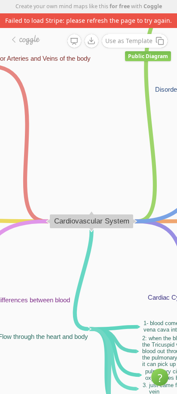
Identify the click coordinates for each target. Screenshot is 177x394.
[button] (159, 377)
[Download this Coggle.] (91, 41)
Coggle (152, 6)
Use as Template (129, 41)
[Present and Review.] (74, 41)
